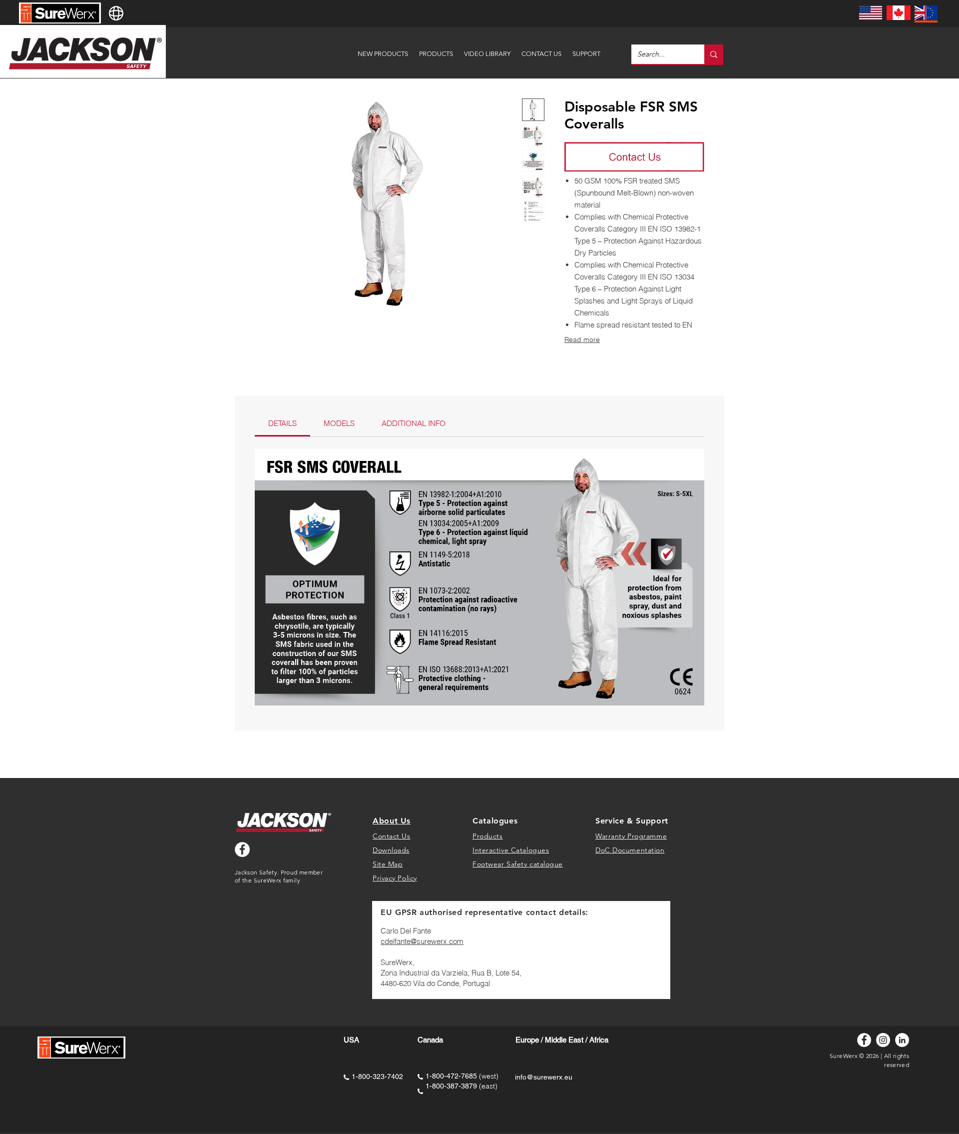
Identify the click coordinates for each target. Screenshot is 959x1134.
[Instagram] (883, 1040)
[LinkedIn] (902, 1040)
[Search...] (713, 54)
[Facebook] (864, 1040)
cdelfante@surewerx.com (422, 941)
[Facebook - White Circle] (242, 849)
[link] (282, 423)
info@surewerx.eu (543, 1077)
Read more (582, 339)
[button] (586, 49)
